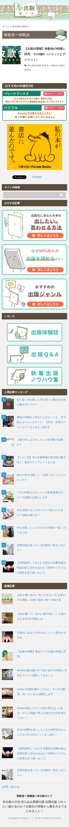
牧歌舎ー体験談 (50, 65)
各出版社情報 (34, 65)
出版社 (61, 65)
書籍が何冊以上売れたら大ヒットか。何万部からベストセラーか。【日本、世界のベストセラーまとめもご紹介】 (41, 422)
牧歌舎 (27, 70)
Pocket (37, 176)
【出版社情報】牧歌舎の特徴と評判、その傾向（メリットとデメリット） (45, 54)
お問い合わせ (11, 786)
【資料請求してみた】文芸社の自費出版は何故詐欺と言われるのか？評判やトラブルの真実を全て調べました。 (41, 567)
